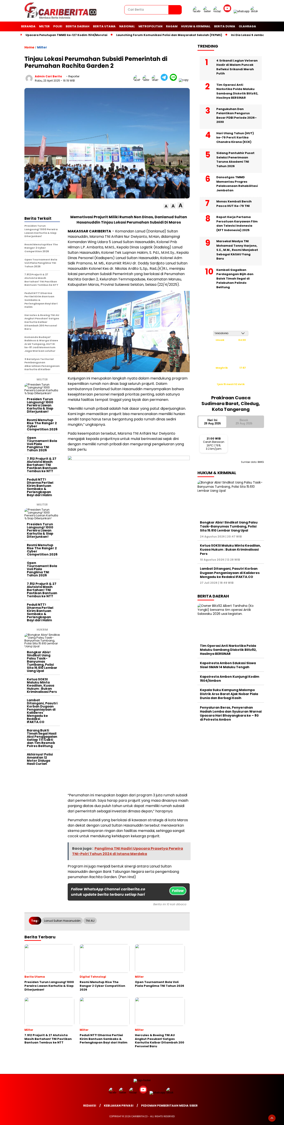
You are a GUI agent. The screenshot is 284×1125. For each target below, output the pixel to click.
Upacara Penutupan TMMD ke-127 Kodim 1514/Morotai (66, 35)
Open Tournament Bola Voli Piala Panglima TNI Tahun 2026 (42, 444)
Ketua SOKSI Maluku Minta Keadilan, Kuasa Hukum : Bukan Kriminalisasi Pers (42, 685)
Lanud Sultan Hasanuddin (62, 921)
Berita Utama (104, 26)
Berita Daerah (77, 26)
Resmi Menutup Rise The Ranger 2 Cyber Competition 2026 (42, 425)
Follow (178, 890)
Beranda (28, 26)
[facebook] (197, 11)
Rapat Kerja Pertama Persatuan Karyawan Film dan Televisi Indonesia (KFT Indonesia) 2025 (237, 223)
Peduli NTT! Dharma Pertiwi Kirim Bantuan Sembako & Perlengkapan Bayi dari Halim (40, 487)
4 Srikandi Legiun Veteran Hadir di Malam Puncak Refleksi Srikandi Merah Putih (237, 67)
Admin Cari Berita (48, 76)
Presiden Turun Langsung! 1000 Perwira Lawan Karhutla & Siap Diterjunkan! (40, 405)
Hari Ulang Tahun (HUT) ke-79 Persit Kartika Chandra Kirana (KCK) (235, 137)
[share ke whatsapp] (156, 80)
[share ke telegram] (165, 80)
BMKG (261, 462)
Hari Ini (212, 421)
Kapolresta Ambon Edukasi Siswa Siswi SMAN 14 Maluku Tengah (228, 665)
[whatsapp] (241, 11)
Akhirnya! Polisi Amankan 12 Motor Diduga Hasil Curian (40, 759)
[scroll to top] (272, 1118)
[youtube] (228, 11)
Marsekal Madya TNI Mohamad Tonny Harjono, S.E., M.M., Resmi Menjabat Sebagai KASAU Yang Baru (237, 250)
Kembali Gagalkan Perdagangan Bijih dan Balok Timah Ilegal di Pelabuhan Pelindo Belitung (234, 278)
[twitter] (207, 11)
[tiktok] (255, 11)
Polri (57, 26)
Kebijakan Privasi (118, 1105)
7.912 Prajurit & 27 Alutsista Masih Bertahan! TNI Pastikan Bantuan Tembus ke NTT (42, 464)
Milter (44, 26)
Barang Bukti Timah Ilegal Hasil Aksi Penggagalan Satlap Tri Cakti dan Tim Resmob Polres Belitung (42, 738)
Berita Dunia (224, 26)
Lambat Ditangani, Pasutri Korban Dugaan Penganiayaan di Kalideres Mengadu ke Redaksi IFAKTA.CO (42, 711)
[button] (166, 206)
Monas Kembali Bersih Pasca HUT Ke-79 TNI (234, 203)
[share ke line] (174, 80)
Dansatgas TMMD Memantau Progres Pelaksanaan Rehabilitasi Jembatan (237, 183)
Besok (244, 421)
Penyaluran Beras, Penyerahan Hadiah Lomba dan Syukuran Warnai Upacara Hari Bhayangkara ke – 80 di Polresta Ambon (231, 713)
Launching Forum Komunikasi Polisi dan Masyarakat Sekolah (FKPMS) (169, 35)
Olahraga (247, 26)
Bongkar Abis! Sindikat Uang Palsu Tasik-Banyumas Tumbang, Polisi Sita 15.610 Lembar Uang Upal (42, 661)
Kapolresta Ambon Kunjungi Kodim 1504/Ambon (229, 678)
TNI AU (90, 921)
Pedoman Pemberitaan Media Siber (169, 1105)
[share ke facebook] (137, 80)
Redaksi (89, 1105)
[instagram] (218, 11)
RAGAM (172, 26)
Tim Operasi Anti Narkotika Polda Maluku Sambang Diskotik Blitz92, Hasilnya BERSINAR (237, 91)
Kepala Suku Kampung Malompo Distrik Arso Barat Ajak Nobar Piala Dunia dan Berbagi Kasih (229, 694)
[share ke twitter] (147, 80)
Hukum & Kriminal (196, 26)
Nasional (127, 26)
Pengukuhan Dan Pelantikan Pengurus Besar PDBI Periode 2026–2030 (236, 115)
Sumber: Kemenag (230, 389)
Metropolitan (150, 26)
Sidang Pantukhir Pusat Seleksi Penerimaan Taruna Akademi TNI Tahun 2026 (235, 159)
